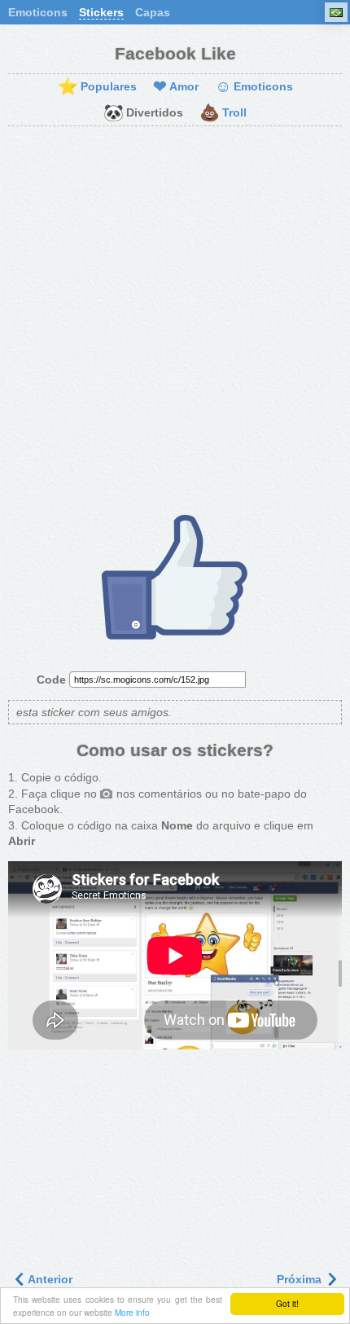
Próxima (301, 1279)
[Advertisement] (175, 318)
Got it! (287, 1303)
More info (132, 1312)
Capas (152, 12)
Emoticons (38, 12)
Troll (223, 113)
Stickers (101, 12)
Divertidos (143, 113)
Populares (97, 87)
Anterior (48, 1279)
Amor (176, 87)
